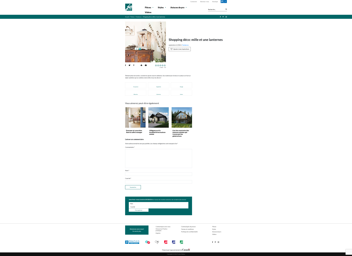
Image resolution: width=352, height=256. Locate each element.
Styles (161, 7)
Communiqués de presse (188, 226)
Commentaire (130, 147)
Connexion (193, 1)
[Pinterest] (223, 17)
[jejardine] (181, 242)
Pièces (148, 7)
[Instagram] (226, 17)
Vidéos (148, 12)
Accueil (127, 17)
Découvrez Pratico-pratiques (162, 229)
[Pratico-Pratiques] (133, 242)
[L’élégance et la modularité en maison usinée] (158, 117)
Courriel (128, 178)
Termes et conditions (187, 229)
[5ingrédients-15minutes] (148, 242)
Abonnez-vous (204, 1)
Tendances (139, 17)
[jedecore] (174, 242)
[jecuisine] (166, 242)
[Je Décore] (133, 7)
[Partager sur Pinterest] (133, 65)
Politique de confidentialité (189, 232)
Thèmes (132, 17)
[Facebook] (220, 17)
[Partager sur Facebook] (125, 65)
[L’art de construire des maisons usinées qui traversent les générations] (182, 117)
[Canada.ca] (186, 249)
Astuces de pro (177, 7)
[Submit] (225, 9)
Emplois (158, 233)
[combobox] (216, 9)
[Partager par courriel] (146, 65)
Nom (127, 170)
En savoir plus (137, 230)
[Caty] (157, 242)
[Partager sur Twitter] (129, 65)
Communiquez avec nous (163, 226)
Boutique (215, 1)
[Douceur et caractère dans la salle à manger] (135, 117)
